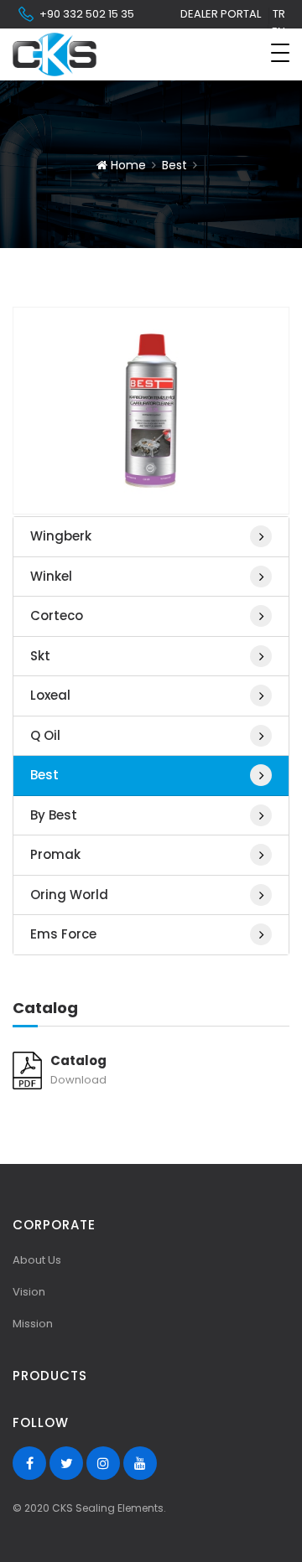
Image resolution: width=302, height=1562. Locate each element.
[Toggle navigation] (280, 53)
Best (174, 165)
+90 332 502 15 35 (86, 14)
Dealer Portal (220, 14)
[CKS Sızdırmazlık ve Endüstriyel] (54, 54)
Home (126, 165)
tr (279, 14)
